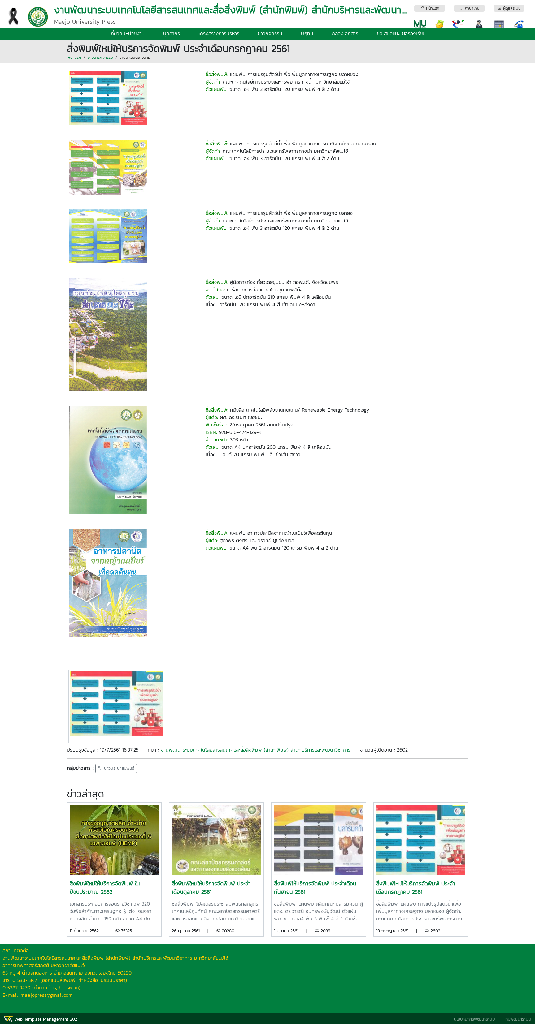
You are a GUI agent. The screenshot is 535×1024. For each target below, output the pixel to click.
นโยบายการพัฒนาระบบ (474, 1019)
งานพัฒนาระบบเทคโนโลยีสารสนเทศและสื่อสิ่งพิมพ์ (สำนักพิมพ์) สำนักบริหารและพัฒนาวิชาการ (255, 749)
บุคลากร (171, 33)
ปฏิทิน (307, 33)
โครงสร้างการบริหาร (218, 33)
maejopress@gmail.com (46, 995)
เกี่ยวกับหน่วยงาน (127, 33)
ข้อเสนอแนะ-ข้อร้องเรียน (401, 33)
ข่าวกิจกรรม (270, 33)
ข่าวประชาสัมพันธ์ (118, 768)
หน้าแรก (74, 57)
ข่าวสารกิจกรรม (100, 57)
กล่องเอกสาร (345, 33)
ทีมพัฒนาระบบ (518, 1019)
